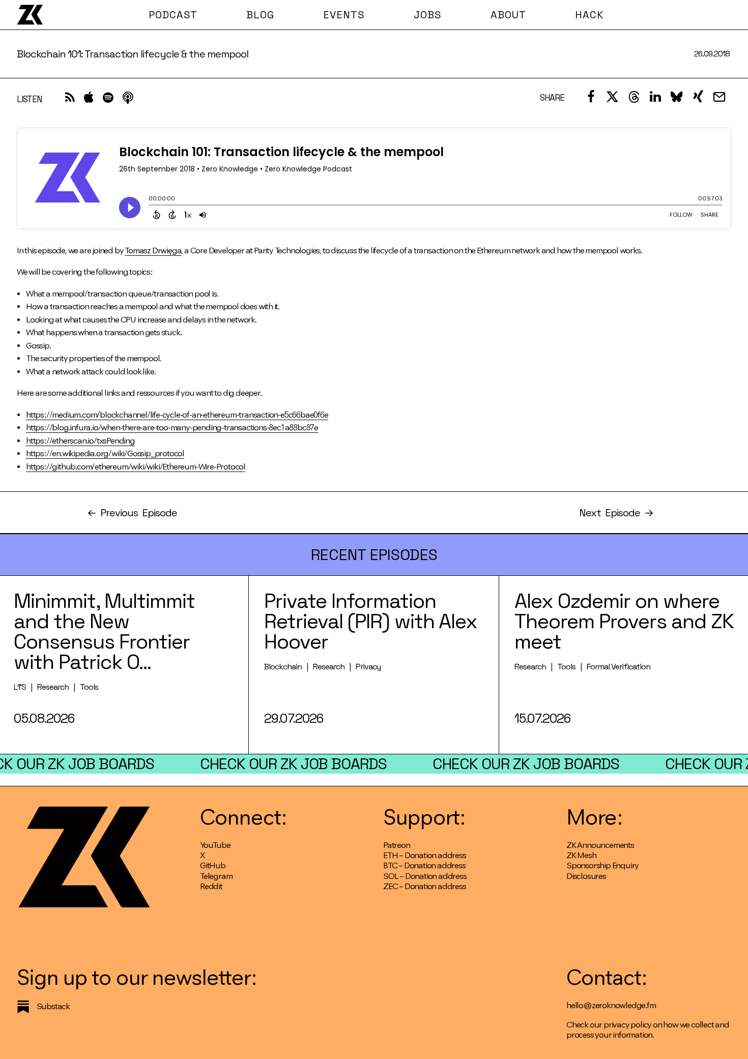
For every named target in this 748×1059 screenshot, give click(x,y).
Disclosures (586, 876)
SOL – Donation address (425, 876)
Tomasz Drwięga (153, 250)
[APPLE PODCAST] (89, 100)
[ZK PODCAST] (30, 15)
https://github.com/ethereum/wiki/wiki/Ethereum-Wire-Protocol (135, 467)
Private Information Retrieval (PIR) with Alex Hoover (370, 621)
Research (53, 687)
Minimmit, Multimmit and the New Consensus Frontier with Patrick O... (104, 631)
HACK (589, 14)
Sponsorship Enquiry (602, 865)
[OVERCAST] (128, 100)
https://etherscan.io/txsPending (80, 441)
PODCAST (173, 14)
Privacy (368, 666)
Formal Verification (618, 666)
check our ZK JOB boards (293, 764)
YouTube (215, 845)
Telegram (216, 876)
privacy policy (627, 1024)
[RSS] (70, 100)
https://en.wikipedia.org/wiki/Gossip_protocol (105, 453)
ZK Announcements (600, 845)
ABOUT (508, 14)
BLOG (260, 14)
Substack (53, 1006)
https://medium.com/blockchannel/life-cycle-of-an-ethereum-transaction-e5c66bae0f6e (177, 415)
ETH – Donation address (424, 855)
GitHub (212, 865)
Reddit (211, 886)
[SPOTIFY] (108, 100)
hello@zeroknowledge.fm (611, 1005)
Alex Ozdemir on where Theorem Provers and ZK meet (624, 621)
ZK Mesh (581, 855)
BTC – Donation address (424, 865)
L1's (20, 687)
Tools (89, 687)
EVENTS (344, 14)
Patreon (396, 845)
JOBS (428, 14)
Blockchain (283, 666)
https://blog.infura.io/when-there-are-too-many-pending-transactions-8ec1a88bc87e (172, 427)
